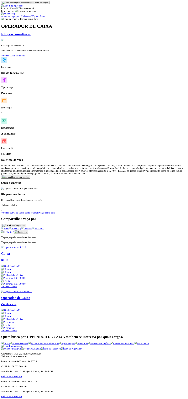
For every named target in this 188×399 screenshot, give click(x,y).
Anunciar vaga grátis (11, 16)
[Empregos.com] (12, 5)
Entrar (43, 16)
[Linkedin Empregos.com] (31, 348)
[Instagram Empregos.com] (11, 348)
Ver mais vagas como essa (13, 55)
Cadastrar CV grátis (30, 16)
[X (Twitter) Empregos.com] (71, 348)
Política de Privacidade (11, 376)
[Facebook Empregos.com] (51, 348)
